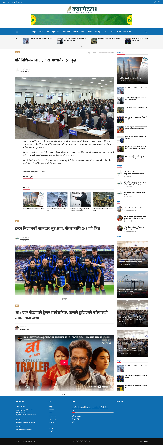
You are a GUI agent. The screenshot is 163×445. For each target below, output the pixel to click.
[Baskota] (81, 20)
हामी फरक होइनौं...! (76, 416)
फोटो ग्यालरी (127, 31)
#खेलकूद (81, 407)
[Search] (146, 32)
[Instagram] (81, 441)
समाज (113, 31)
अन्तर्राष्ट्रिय (98, 31)
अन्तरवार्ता (75, 31)
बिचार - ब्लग (66, 31)
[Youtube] (85, 441)
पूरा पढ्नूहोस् (64, 299)
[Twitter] (77, 441)
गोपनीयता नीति (75, 419)
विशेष (47, 31)
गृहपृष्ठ (34, 31)
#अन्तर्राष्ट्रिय (95, 407)
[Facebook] (73, 441)
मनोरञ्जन (106, 31)
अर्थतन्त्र (90, 31)
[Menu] (17, 32)
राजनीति (40, 31)
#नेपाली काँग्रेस (104, 407)
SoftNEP (146, 441)
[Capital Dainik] (81, 9)
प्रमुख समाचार (56, 31)
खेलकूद (83, 31)
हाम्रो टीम (158, 2)
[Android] (89, 441)
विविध (119, 31)
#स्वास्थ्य (88, 407)
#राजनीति (75, 407)
